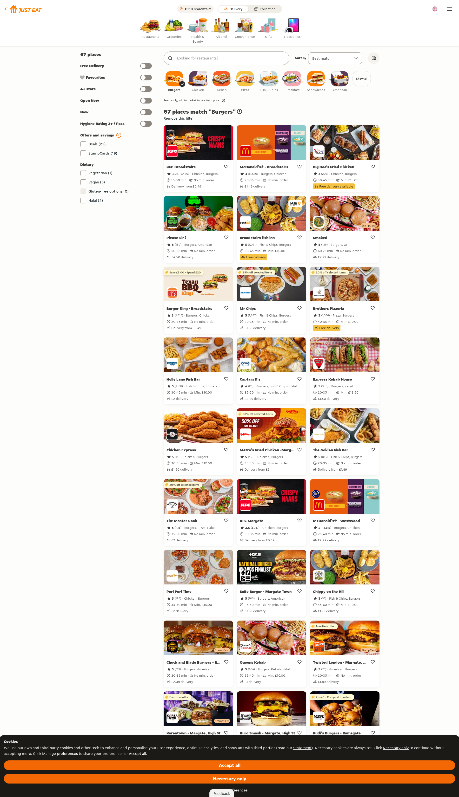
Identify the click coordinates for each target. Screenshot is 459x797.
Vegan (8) (96, 182)
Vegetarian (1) (100, 172)
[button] (23, 9)
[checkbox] (174, 81)
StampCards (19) (102, 153)
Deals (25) (97, 144)
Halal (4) (95, 200)
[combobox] (231, 58)
